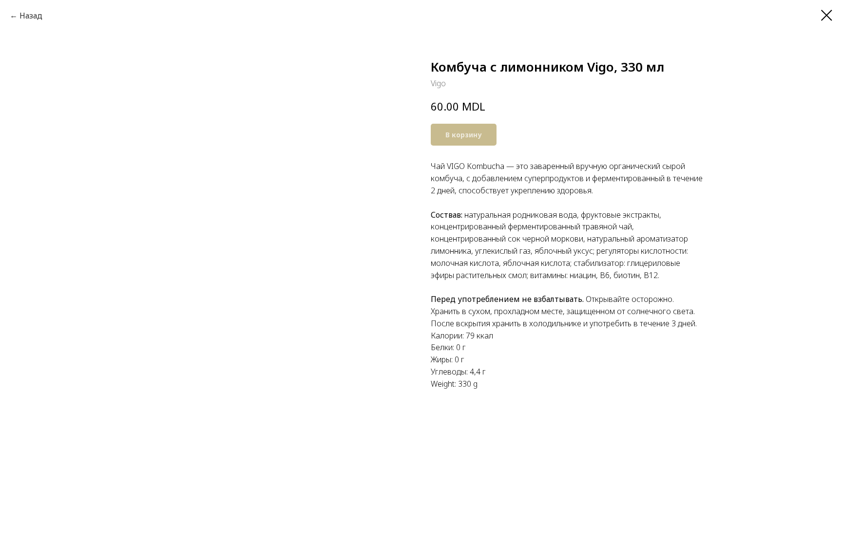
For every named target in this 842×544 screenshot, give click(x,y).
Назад (30, 15)
